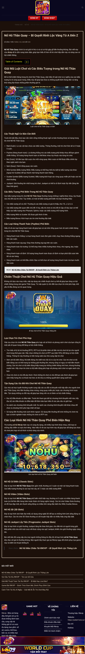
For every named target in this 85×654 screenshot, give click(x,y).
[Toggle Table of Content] (25, 62)
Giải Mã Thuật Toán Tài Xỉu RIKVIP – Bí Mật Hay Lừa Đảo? (25, 581)
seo (29, 42)
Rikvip (4, 613)
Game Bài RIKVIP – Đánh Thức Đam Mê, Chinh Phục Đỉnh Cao (26, 585)
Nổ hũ (27, 25)
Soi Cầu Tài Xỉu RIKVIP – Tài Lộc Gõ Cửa (18, 577)
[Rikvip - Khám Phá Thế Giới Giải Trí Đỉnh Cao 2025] (42, 7)
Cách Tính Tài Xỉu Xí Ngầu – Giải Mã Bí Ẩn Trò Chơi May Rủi (25, 590)
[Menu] (3, 7)
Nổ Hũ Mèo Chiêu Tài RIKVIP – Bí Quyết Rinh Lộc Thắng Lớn (48, 548)
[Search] (82, 7)
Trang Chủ (18, 25)
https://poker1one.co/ (76, 620)
